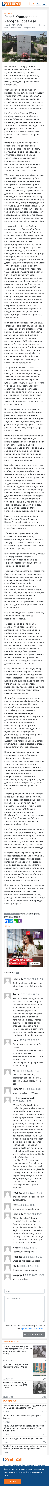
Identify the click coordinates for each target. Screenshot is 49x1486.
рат (31, 914)
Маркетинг (17, 1465)
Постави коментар (33, 1334)
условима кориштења (33, 1328)
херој (37, 914)
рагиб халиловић (12, 917)
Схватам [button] (12, 1481)
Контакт (41, 1465)
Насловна (7, 1465)
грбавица (24, 914)
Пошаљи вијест (29, 1465)
